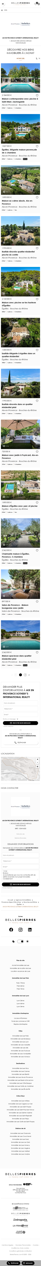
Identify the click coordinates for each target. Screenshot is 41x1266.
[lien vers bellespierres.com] (20, 1214)
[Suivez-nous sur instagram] (20, 929)
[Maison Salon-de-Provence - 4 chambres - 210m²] (20, 584)
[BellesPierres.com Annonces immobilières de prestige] (20, 3)
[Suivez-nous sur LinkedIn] (30, 929)
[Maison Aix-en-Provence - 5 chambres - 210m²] (20, 78)
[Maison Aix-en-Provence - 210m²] (20, 180)
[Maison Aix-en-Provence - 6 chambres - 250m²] (20, 129)
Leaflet (29, 780)
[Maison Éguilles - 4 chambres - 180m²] (20, 332)
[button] (20, 719)
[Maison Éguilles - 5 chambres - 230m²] (20, 533)
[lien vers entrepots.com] (20, 1220)
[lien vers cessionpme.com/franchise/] (20, 1226)
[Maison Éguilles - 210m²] (20, 485)
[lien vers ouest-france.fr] (20, 1232)
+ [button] (37, 759)
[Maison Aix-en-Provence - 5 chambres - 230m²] (20, 635)
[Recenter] (37, 766)
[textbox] (20, 704)
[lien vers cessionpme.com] (20, 1208)
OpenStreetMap (36, 780)
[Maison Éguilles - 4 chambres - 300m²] (20, 281)
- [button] (37, 762)
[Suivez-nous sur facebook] (11, 929)
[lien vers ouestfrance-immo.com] (20, 1203)
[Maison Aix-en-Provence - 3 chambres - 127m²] (20, 434)
